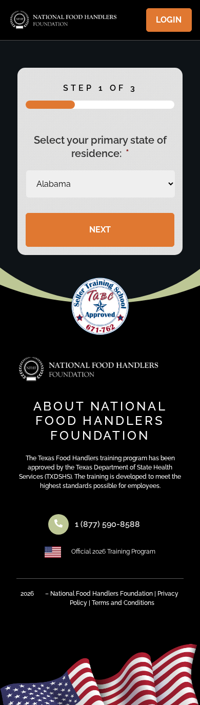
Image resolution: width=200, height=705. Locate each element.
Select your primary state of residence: (100, 147)
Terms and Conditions (123, 602)
